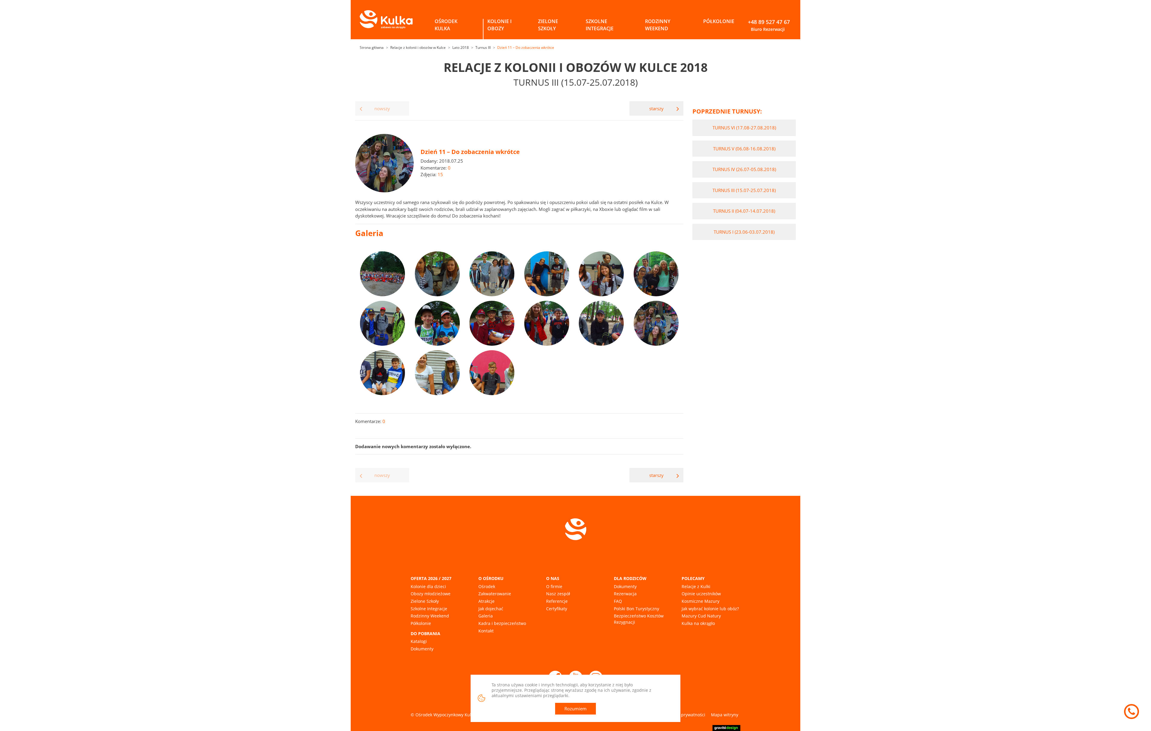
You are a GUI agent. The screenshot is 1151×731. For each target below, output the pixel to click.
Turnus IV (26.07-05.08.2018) (744, 169)
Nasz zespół (558, 593)
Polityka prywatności (685, 715)
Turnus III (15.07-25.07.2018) (744, 190)
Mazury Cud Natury (701, 616)
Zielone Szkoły (425, 601)
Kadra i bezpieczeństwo (502, 623)
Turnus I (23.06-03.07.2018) (744, 232)
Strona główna (372, 47)
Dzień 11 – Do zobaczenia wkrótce (525, 47)
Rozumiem (575, 709)
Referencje (557, 601)
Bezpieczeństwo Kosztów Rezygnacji (639, 619)
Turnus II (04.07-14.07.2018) (744, 211)
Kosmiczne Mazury (700, 601)
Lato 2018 (460, 47)
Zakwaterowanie (494, 593)
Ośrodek (486, 586)
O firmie (554, 586)
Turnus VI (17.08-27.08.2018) (744, 128)
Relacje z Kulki (696, 586)
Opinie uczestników (701, 593)
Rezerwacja (625, 593)
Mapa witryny (724, 715)
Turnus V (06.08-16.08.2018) (744, 149)
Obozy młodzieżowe (431, 593)
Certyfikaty (556, 608)
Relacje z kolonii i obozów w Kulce (418, 47)
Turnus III (483, 47)
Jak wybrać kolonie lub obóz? (710, 608)
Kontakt (486, 631)
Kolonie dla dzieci (428, 586)
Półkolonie (421, 623)
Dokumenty (422, 649)
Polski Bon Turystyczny (636, 608)
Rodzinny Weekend (430, 616)
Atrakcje (486, 601)
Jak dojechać (490, 608)
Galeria (485, 616)
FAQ (618, 601)
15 (440, 174)
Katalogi (419, 641)
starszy (656, 108)
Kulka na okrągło (698, 623)
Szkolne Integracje (429, 608)
